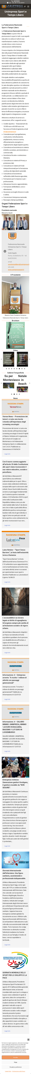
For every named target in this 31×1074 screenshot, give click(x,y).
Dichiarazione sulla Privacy (18, 1071)
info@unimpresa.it (9, 132)
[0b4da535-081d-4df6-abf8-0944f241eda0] (22, 222)
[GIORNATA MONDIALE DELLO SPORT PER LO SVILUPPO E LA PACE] (15, 960)
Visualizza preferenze (15, 1067)
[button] (28, 1039)
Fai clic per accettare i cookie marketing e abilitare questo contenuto (8, 359)
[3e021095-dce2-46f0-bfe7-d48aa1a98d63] (8, 222)
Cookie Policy (8, 1071)
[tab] (6, 368)
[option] (8, 359)
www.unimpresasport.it (16, 270)
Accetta (15, 1057)
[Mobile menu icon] (28, 6)
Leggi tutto (7, 454)
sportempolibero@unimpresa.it (18, 264)
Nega (15, 1062)
